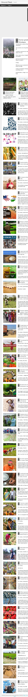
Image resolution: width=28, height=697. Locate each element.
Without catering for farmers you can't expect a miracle (9, 93)
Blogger (24, 695)
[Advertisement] (14, 22)
